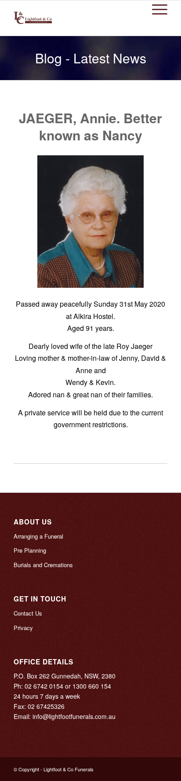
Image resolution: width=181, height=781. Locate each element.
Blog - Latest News (90, 57)
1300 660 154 (91, 686)
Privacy (23, 627)
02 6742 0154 (44, 686)
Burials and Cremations (43, 565)
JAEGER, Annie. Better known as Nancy (90, 126)
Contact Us (28, 613)
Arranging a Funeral (38, 536)
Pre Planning (30, 550)
